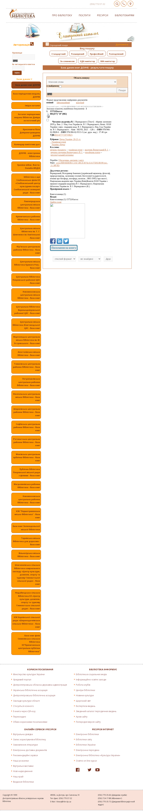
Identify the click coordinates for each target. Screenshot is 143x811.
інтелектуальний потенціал (62, 155)
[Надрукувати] (48, 117)
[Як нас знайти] (130, 4)
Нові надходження (22, 771)
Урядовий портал (22, 679)
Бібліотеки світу (84, 739)
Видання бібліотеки (23, 781)
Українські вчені (58, 142)
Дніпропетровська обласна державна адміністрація (40, 684)
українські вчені (75, 150)
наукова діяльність (58, 150)
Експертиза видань (85, 706)
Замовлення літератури (25, 744)
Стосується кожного (23, 706)
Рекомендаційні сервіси (25, 755)
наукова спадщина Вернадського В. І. (67, 152)
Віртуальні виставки (23, 765)
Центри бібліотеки (85, 690)
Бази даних (24, 79)
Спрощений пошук (58, 45)
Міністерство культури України (29, 674)
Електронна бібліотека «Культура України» (98, 755)
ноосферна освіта (92, 152)
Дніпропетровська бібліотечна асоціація (34, 695)
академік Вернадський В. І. (96, 150)
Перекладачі (19, 716)
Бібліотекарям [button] (124, 15)
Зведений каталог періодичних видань (96, 711)
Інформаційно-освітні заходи (91, 679)
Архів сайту (81, 716)
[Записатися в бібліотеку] (32, 44)
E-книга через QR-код (24, 711)
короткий (80, 102)
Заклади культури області (26, 700)
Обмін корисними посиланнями (30, 721)
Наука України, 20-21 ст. (70, 139)
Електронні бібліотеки (87, 734)
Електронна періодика (87, 750)
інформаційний (63, 102)
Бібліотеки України (86, 744)
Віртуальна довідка (23, 734)
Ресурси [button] (102, 15)
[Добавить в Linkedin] (59, 241)
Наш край (18, 776)
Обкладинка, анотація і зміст (70, 160)
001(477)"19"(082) (63, 135)
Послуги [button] (84, 15)
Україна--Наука (58, 144)
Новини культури (85, 695)
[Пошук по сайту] (117, 4)
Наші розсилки (21, 760)
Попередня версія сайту (88, 721)
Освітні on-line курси (86, 760)
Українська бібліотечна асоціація (30, 690)
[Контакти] (124, 4)
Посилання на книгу (63, 247)
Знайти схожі (55, 202)
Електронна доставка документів (30, 750)
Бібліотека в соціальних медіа (91, 674)
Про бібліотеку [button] (62, 15)
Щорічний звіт (83, 700)
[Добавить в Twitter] (66, 241)
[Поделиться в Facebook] (53, 241)
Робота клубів (83, 684)
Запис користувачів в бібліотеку (29, 739)
